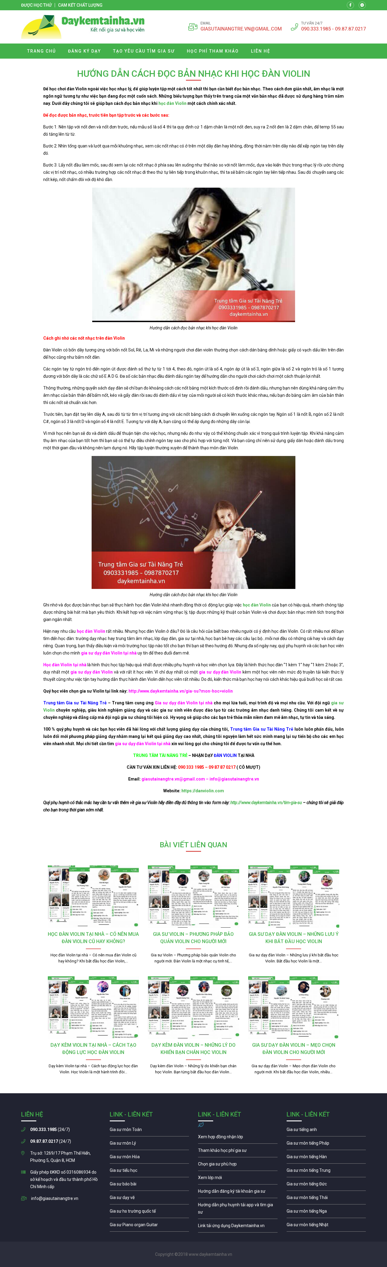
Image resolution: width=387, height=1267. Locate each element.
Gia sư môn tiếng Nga (238, 1227)
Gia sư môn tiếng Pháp (326, 1144)
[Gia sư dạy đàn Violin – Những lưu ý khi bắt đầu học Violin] (293, 896)
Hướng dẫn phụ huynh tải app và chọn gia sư (238, 1210)
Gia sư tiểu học (149, 1172)
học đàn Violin (172, 103)
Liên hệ (260, 51)
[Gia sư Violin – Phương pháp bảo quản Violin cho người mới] (193, 896)
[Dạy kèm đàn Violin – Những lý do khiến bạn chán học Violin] (193, 1007)
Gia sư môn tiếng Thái (326, 1199)
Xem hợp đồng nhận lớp (238, 1138)
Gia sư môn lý (149, 1144)
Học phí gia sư (238, 1152)
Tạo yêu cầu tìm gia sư (144, 51)
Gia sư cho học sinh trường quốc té (149, 1212)
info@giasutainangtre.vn (54, 1198)
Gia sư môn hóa (149, 1158)
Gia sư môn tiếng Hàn (326, 1158)
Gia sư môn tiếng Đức (326, 1185)
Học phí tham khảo (213, 51)
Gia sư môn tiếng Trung (326, 1172)
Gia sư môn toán (149, 1131)
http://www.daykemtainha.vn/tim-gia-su (266, 802)
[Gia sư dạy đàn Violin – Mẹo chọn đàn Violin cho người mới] (293, 1007)
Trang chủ (41, 51)
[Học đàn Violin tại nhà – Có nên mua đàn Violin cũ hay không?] (93, 896)
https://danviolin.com (202, 790)
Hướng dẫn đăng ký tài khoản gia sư (238, 1193)
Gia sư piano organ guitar (149, 1226)
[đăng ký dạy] (83, 27)
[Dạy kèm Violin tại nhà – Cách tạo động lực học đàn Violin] (93, 1007)
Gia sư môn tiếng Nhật (326, 1226)
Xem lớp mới (238, 1179)
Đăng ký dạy (84, 51)
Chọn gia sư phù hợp (238, 1165)
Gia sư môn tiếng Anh (326, 1131)
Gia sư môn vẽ (149, 1199)
